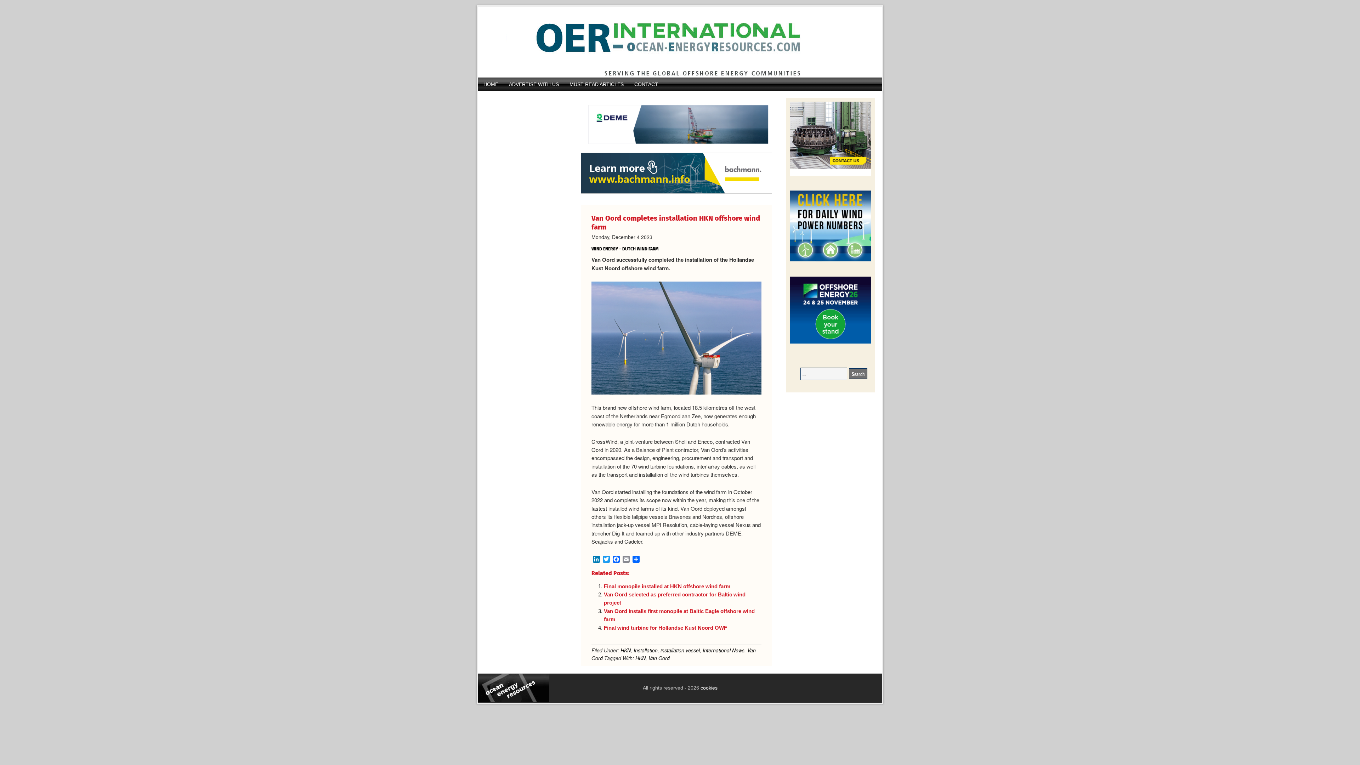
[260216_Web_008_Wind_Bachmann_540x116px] (676, 193)
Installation (646, 650)
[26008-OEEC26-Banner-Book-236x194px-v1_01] (830, 342)
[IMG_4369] (676, 149)
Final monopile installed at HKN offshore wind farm (667, 586)
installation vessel (680, 650)
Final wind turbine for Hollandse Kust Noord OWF (665, 628)
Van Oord (659, 658)
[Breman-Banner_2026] (830, 174)
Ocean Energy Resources (675, 42)
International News (723, 650)
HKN (625, 650)
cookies (708, 688)
